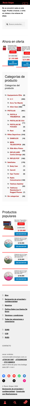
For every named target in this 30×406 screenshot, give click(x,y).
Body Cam (14, 166)
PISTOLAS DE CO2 (17, 120)
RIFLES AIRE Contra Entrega (16, 153)
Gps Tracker (14, 174)
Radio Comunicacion (15, 179)
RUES (7, 337)
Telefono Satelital (16, 184)
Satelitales (11, 162)
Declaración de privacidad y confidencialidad (15, 300)
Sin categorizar (13, 196)
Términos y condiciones (14, 315)
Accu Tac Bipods (16, 103)
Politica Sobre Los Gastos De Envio (16, 310)
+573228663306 (21, 359)
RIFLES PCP (14, 158)
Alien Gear (14, 107)
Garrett (12, 170)
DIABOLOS (14, 138)
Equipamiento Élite (14, 95)
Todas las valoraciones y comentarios (14, 320)
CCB (6, 333)
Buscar (15, 402)
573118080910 (9, 362)
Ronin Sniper (8, 2)
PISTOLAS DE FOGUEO (15, 125)
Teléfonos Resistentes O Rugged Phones (16, 190)
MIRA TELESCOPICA (15, 143)
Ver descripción (13, 63)
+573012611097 (8, 359)
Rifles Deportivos (14, 134)
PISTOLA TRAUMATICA (15, 115)
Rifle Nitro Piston (16, 148)
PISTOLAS (11, 110)
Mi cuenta (5, 402)
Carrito (23, 400)
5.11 (11, 99)
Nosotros (8, 305)
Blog (6, 295)
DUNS (7, 329)
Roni (12, 130)
